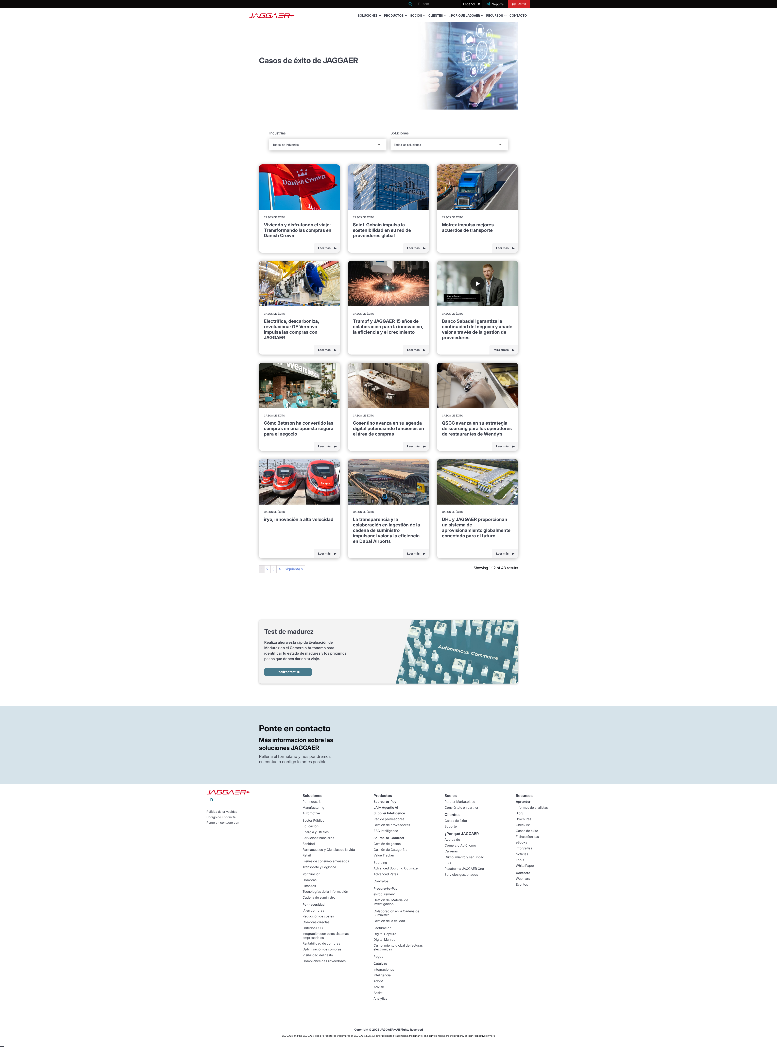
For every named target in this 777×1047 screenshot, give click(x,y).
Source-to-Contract (389, 838)
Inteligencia (382, 975)
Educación (310, 826)
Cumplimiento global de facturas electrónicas (398, 947)
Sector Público (314, 820)
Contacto (518, 15)
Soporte (451, 826)
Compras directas (316, 922)
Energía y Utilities (316, 832)
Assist (378, 993)
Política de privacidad (221, 812)
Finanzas (309, 886)
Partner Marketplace (460, 802)
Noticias (522, 854)
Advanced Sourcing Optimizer (396, 868)
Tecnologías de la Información (325, 891)
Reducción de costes (318, 916)
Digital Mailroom (386, 939)
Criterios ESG (313, 928)
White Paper (525, 866)
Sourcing (380, 863)
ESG (448, 863)
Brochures (523, 819)
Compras (309, 880)
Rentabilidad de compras (321, 943)
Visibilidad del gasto (318, 955)
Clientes (435, 15)
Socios (416, 15)
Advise (379, 987)
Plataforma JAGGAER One (464, 869)
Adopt (378, 981)
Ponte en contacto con (222, 822)
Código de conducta (221, 817)
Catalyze (380, 964)
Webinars (523, 879)
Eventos (522, 884)
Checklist (523, 825)
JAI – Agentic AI (386, 807)
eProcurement (384, 894)
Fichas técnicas (527, 837)
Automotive (311, 813)
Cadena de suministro (319, 897)
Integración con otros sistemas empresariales (326, 935)
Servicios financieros (318, 838)
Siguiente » (294, 569)
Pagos (378, 956)
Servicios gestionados (461, 874)
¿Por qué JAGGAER (464, 15)
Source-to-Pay (385, 802)
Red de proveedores (389, 819)
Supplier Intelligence (389, 813)
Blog (519, 813)
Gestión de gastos (387, 844)
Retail (307, 855)
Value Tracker (384, 855)
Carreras (451, 851)
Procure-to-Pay (385, 888)
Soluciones (368, 15)
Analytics (380, 998)
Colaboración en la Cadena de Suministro (396, 913)
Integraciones (384, 969)
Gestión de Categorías (390, 850)
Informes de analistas (532, 807)
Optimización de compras (322, 949)
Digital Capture (385, 934)
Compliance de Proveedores (324, 961)
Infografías (524, 848)
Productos (394, 15)
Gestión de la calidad (389, 921)
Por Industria (312, 802)
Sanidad (309, 844)
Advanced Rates (386, 874)
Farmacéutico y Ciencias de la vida (329, 850)
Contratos (381, 881)
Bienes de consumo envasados (326, 861)
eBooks (521, 842)
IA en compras (313, 910)
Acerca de (452, 839)
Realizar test (286, 672)
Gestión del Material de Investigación (391, 902)
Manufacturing (313, 807)
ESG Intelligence (386, 831)
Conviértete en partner (461, 807)
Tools (520, 860)
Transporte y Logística (319, 867)
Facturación (382, 928)
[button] (471, 4)
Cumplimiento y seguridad (464, 857)
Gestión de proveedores (392, 825)
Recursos (494, 15)
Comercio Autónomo (460, 845)
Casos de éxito (456, 821)
